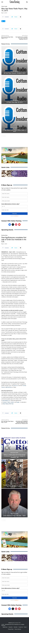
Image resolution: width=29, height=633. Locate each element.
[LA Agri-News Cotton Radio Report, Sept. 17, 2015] (14, 118)
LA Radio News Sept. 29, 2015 (14, 102)
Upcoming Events (7, 230)
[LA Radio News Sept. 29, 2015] (14, 89)
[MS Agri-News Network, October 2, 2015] (14, 60)
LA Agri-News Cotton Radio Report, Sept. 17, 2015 (14, 130)
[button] (27, 2)
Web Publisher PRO (17, 622)
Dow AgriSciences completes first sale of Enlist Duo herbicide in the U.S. (22, 38)
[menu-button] (2, 2)
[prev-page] (2, 136)
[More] (20, 16)
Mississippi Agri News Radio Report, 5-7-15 (7, 37)
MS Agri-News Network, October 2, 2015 (14, 73)
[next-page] (4, 136)
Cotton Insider (4, 6)
